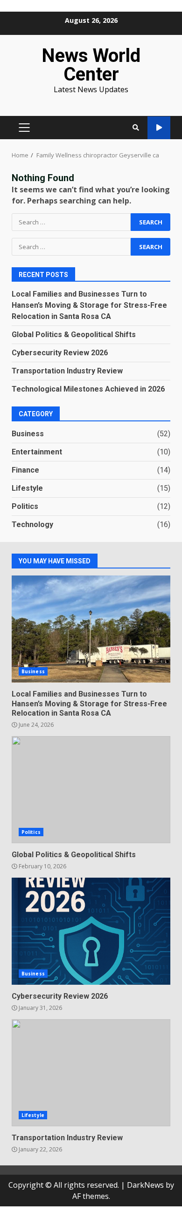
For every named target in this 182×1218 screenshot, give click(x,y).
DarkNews (145, 1185)
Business (28, 433)
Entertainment (37, 451)
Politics (25, 506)
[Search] (136, 127)
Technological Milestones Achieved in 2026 (88, 389)
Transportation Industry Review (67, 370)
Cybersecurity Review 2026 (60, 352)
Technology (32, 524)
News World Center (91, 65)
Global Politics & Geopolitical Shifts (74, 334)
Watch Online (158, 127)
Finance (25, 470)
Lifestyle (27, 488)
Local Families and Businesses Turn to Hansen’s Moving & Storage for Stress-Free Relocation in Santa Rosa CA (89, 305)
